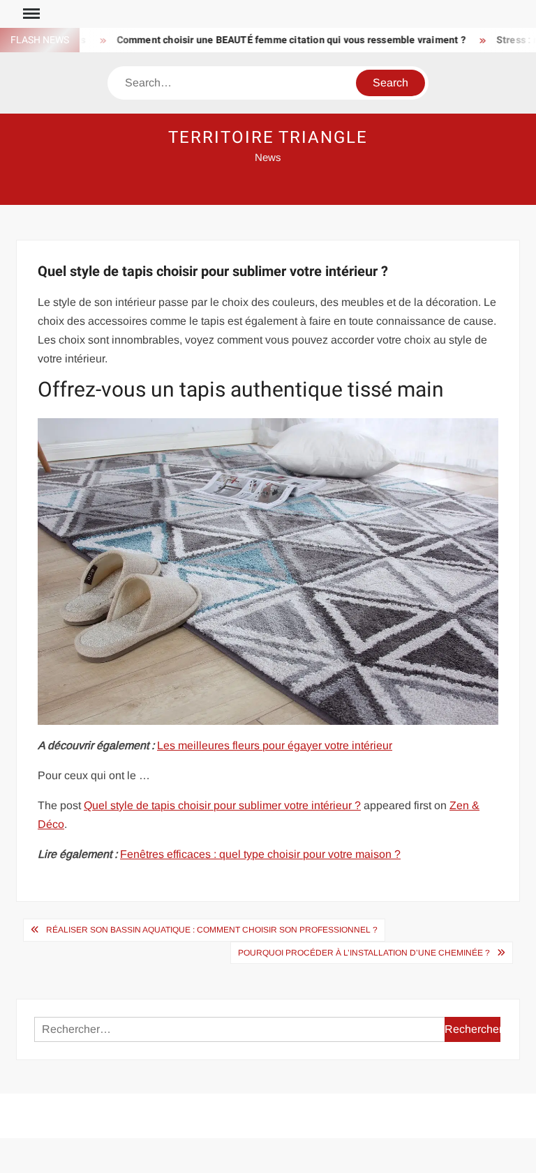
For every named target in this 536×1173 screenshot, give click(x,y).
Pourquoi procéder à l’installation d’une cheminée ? (364, 953)
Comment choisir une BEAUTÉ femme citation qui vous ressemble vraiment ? (276, 40)
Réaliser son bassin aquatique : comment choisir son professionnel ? (212, 930)
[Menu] (30, 14)
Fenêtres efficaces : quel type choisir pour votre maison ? (260, 854)
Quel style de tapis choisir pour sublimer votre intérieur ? (222, 805)
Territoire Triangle (267, 137)
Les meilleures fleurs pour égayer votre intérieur (274, 745)
